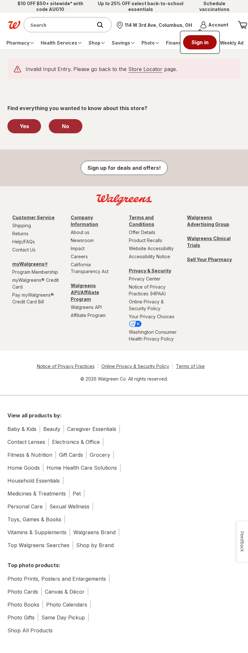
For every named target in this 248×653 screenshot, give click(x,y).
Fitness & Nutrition (29, 455)
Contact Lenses (26, 442)
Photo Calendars (66, 604)
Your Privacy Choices (151, 316)
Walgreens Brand (94, 532)
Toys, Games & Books (34, 519)
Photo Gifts (21, 617)
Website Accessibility (151, 248)
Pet (77, 493)
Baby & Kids (21, 429)
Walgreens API (86, 307)
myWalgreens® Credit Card (35, 283)
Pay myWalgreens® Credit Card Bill (33, 298)
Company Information (84, 221)
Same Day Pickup (63, 617)
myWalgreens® (30, 264)
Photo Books (23, 604)
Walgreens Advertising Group (208, 221)
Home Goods (23, 467)
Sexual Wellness (69, 506)
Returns (20, 233)
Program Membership (35, 272)
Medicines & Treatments (36, 493)
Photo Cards (22, 591)
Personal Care (25, 506)
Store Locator (145, 69)
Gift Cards (71, 455)
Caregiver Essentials (91, 429)
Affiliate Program (88, 315)
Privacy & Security (150, 270)
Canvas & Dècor (65, 591)
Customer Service (33, 217)
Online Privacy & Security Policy (146, 305)
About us (80, 232)
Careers (79, 256)
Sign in (200, 42)
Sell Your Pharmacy (209, 259)
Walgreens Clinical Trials (209, 242)
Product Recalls (145, 240)
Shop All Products (30, 630)
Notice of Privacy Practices (66, 366)
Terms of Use (190, 366)
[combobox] (59, 24)
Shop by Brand (95, 545)
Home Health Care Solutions (81, 467)
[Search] (103, 25)
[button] (214, 25)
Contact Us (24, 249)
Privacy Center (144, 278)
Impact (78, 248)
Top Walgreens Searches (38, 545)
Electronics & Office (76, 442)
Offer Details (142, 232)
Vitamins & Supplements (37, 532)
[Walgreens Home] (14, 24)
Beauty (51, 429)
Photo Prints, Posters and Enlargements (56, 579)
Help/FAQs (23, 241)
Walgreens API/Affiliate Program (85, 292)
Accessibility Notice (149, 256)
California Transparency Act (89, 268)
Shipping (21, 225)
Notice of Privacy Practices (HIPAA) (147, 290)
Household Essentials (33, 480)
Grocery (100, 455)
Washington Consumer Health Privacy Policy (153, 335)
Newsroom (82, 240)
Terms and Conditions (141, 221)
